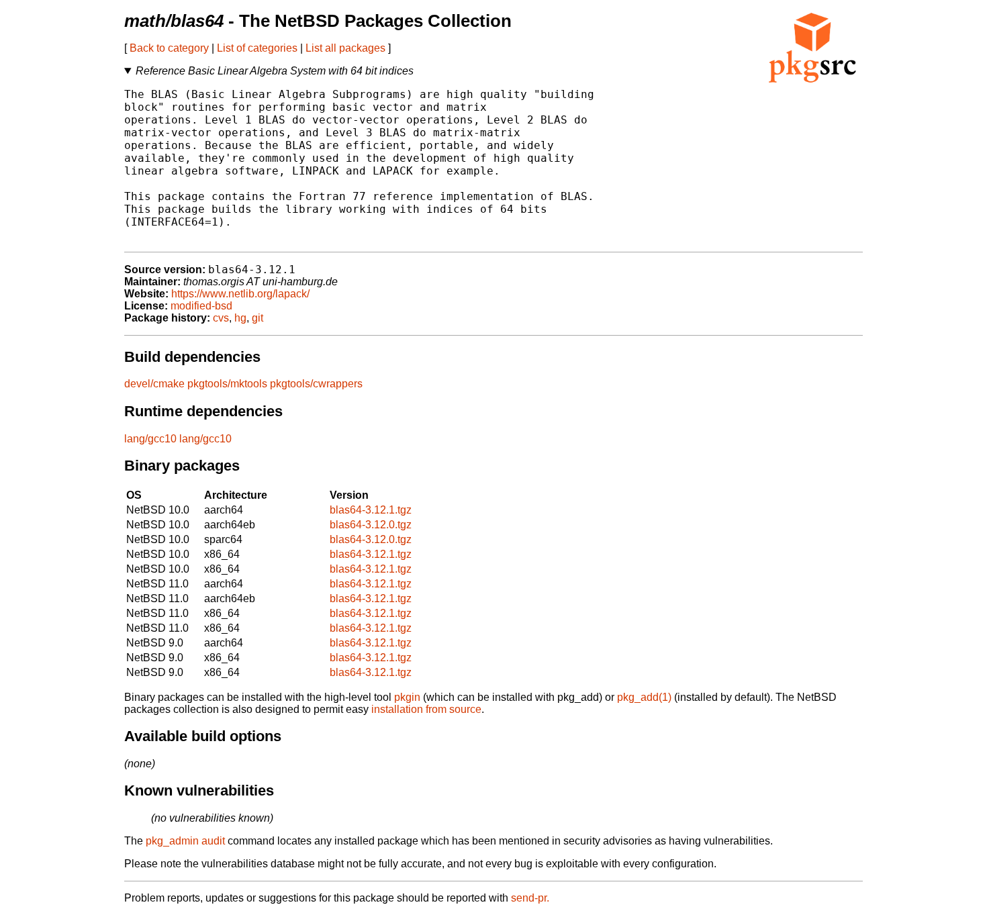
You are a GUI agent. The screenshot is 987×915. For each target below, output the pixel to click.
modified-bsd (201, 305)
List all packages (345, 48)
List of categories (257, 48)
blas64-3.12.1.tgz (371, 510)
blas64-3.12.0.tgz (371, 524)
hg (240, 318)
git (257, 318)
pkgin (407, 697)
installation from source (426, 709)
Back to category (169, 48)
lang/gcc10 (150, 438)
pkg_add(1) (644, 697)
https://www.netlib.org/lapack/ (240, 293)
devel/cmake (154, 383)
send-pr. (530, 898)
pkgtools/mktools (227, 383)
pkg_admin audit (185, 841)
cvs (221, 318)
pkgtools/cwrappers (316, 383)
